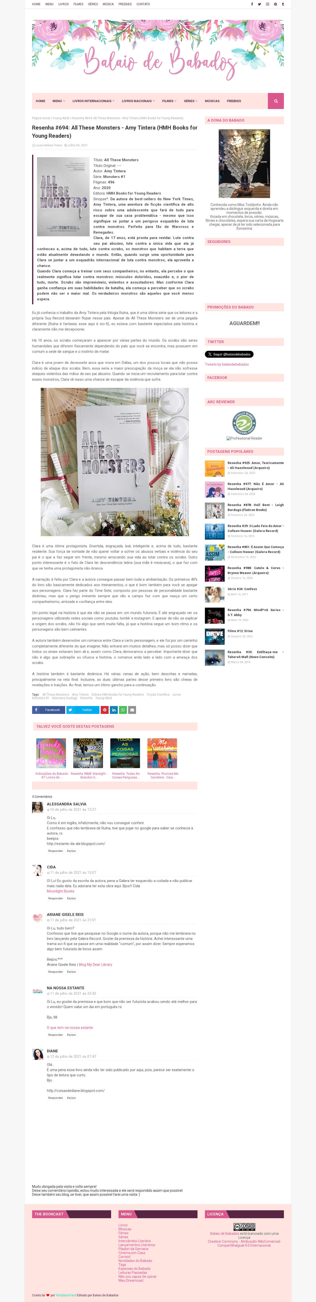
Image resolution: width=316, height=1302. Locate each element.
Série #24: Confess (242, 589)
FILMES (78, 4)
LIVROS (64, 4)
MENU (49, 4)
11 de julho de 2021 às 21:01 (73, 920)
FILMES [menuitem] (167, 101)
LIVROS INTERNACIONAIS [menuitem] (92, 101)
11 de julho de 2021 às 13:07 (73, 872)
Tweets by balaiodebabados (227, 364)
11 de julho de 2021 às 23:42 (73, 993)
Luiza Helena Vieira (49, 145)
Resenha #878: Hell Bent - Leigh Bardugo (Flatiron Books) (256, 507)
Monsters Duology (64, 698)
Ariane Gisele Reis (65, 914)
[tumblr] (282, 4)
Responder (55, 851)
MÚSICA (108, 4)
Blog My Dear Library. (96, 964)
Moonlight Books (60, 891)
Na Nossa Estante (65, 988)
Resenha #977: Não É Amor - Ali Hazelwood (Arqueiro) (256, 486)
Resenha (86, 698)
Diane (52, 1051)
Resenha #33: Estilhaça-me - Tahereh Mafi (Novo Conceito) (256, 654)
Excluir (71, 851)
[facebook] (252, 4)
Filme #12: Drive (240, 631)
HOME (36, 4)
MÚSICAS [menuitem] (212, 101)
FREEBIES (125, 4)
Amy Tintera (80, 694)
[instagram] (267, 4)
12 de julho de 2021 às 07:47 (73, 1056)
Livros (177, 694)
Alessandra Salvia (66, 804)
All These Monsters (55, 694)
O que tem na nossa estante (70, 1027)
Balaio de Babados (224, 1234)
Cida (51, 867)
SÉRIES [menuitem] (189, 101)
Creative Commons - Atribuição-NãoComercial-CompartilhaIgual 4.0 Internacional (244, 1243)
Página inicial (41, 118)
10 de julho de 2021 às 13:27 (73, 809)
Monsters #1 (40, 698)
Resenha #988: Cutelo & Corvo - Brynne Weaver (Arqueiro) (256, 570)
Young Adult (61, 118)
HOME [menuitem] (40, 101)
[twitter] (259, 4)
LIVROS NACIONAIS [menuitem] (137, 101)
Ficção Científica (158, 694)
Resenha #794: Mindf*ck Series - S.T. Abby (256, 612)
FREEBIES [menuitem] (234, 101)
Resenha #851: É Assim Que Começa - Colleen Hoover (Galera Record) (256, 549)
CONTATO (143, 4)
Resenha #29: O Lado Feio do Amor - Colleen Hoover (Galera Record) (256, 528)
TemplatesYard (66, 1295)
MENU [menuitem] (57, 101)
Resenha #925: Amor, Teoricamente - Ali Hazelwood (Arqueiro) (256, 465)
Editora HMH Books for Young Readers (118, 694)
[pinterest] (275, 4)
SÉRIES (93, 4)
